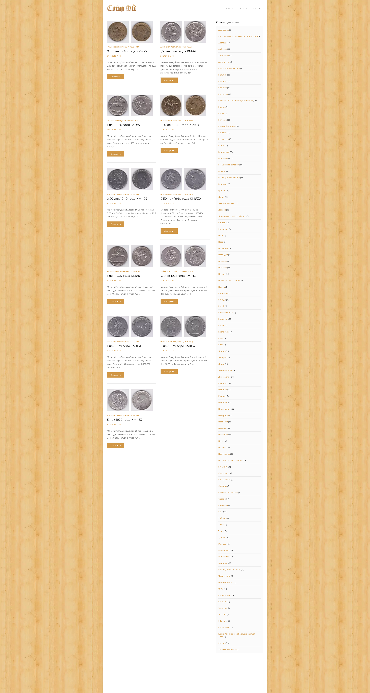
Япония (222, 643)
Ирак (220, 235)
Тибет (221, 524)
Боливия (222, 87)
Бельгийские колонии (229, 68)
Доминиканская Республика (232, 216)
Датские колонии (226, 203)
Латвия (222, 351)
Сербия (222, 499)
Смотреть (116, 77)
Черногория (224, 576)
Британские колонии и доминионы (235, 100)
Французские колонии (229, 569)
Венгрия (222, 132)
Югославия (223, 627)
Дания (221, 197)
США (220, 511)
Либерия (222, 357)
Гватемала (223, 152)
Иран (220, 242)
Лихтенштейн (225, 370)
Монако (222, 396)
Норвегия (223, 421)
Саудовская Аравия (228, 492)
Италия (221, 274)
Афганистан (224, 62)
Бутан (221, 113)
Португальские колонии (230, 460)
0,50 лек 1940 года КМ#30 (180, 198)
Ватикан (222, 120)
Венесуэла (223, 139)
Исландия (223, 254)
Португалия (224, 454)
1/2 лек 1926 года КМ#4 (178, 51)
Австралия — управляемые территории (238, 36)
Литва (221, 364)
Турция (221, 537)
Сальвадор (223, 473)
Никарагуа (223, 415)
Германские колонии (228, 164)
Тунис (221, 531)
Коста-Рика (224, 331)
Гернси (221, 171)
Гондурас (222, 184)
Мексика (222, 389)
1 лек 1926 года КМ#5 (123, 125)
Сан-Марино (224, 479)
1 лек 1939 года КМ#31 (124, 346)
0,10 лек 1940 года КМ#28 (180, 125)
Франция (222, 563)
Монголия (223, 402)
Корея (221, 325)
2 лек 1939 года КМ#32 (178, 346)
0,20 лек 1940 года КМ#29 (127, 198)
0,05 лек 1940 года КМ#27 (127, 51)
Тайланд (222, 518)
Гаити (221, 145)
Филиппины (224, 550)
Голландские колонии (229, 177)
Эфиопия (222, 621)
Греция (221, 190)
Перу (220, 441)
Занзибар (223, 229)
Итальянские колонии (229, 280)
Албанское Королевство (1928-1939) (123, 271)
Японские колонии (227, 649)
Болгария (222, 81)
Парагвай (223, 434)
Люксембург (224, 377)
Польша (222, 447)
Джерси (222, 209)
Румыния (222, 466)
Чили (220, 588)
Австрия (222, 42)
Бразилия (223, 94)
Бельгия (222, 74)
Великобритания (226, 126)
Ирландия (223, 248)
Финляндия (224, 556)
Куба (220, 344)
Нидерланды (224, 409)
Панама (222, 428)
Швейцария (224, 595)
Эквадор (222, 608)
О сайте (242, 9)
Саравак (222, 486)
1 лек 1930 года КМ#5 (123, 275)
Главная (228, 9)
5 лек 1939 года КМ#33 (124, 419)
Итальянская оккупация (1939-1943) (123, 46)
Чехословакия (225, 582)
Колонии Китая (225, 312)
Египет (221, 222)
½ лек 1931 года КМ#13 (178, 275)
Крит (220, 338)
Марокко (222, 383)
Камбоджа (223, 293)
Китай (221, 306)
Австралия (223, 30)
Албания (222, 49)
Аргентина (223, 55)
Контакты (257, 9)
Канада (222, 299)
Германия (223, 158)
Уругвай (222, 544)
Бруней (222, 107)
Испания (222, 261)
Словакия (223, 505)
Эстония (222, 614)
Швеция (222, 601)
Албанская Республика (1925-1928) (176, 46)
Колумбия (223, 319)
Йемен (221, 287)
